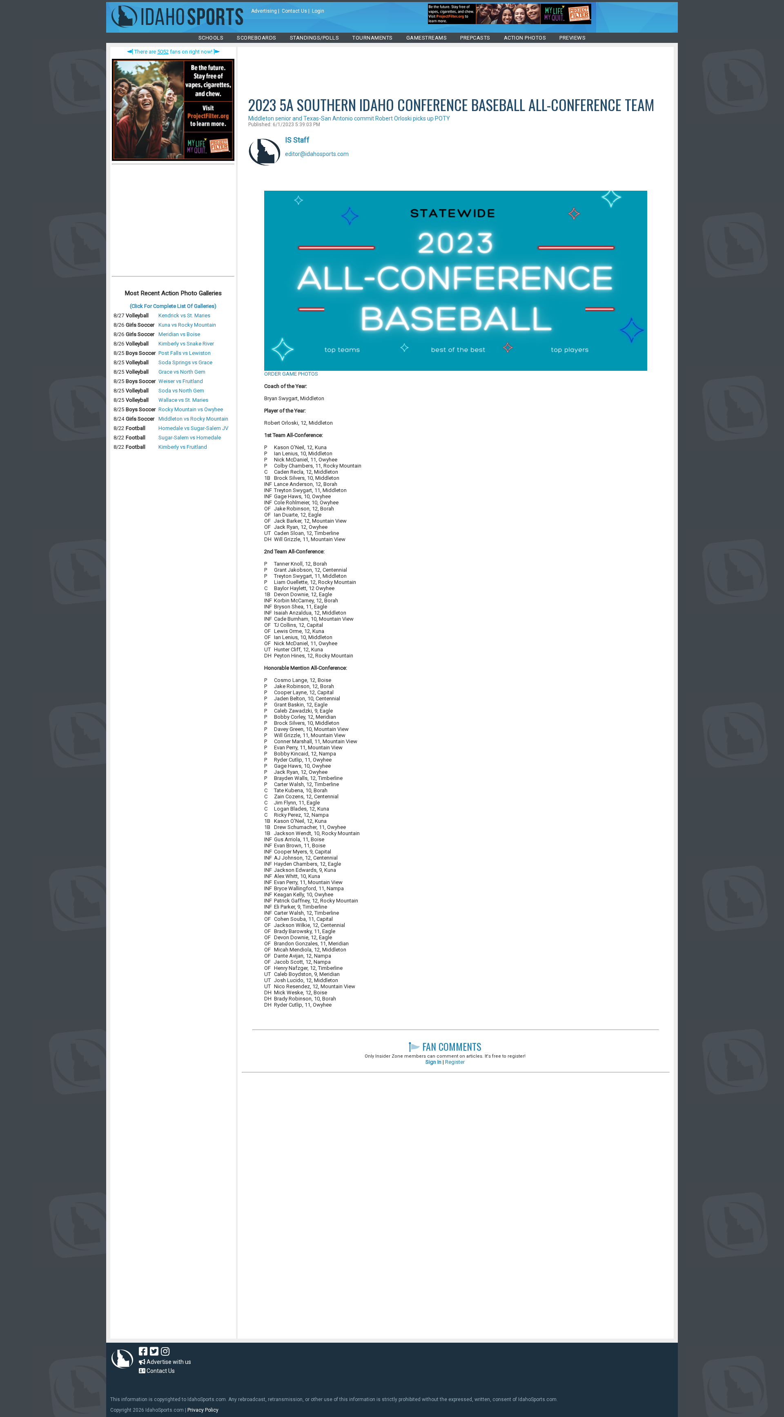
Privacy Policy (202, 1410)
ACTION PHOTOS (525, 38)
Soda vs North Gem (181, 391)
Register (455, 1062)
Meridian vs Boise (179, 334)
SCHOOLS (211, 38)
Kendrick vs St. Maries (184, 315)
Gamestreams (426, 38)
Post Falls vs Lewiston (184, 353)
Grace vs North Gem (181, 372)
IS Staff (297, 140)
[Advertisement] (173, 222)
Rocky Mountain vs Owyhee (190, 409)
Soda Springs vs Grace (185, 362)
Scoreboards (256, 38)
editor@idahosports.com (317, 154)
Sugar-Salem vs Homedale (189, 437)
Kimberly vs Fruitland (182, 447)
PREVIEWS (572, 38)
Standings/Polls (314, 38)
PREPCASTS (475, 38)
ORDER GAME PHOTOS (291, 374)
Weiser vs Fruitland (180, 381)
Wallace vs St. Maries (183, 400)
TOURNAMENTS (372, 38)
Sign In (433, 1062)
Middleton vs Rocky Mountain (193, 419)
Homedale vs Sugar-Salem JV (193, 428)
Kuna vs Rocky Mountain (187, 325)
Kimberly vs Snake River (186, 344)
